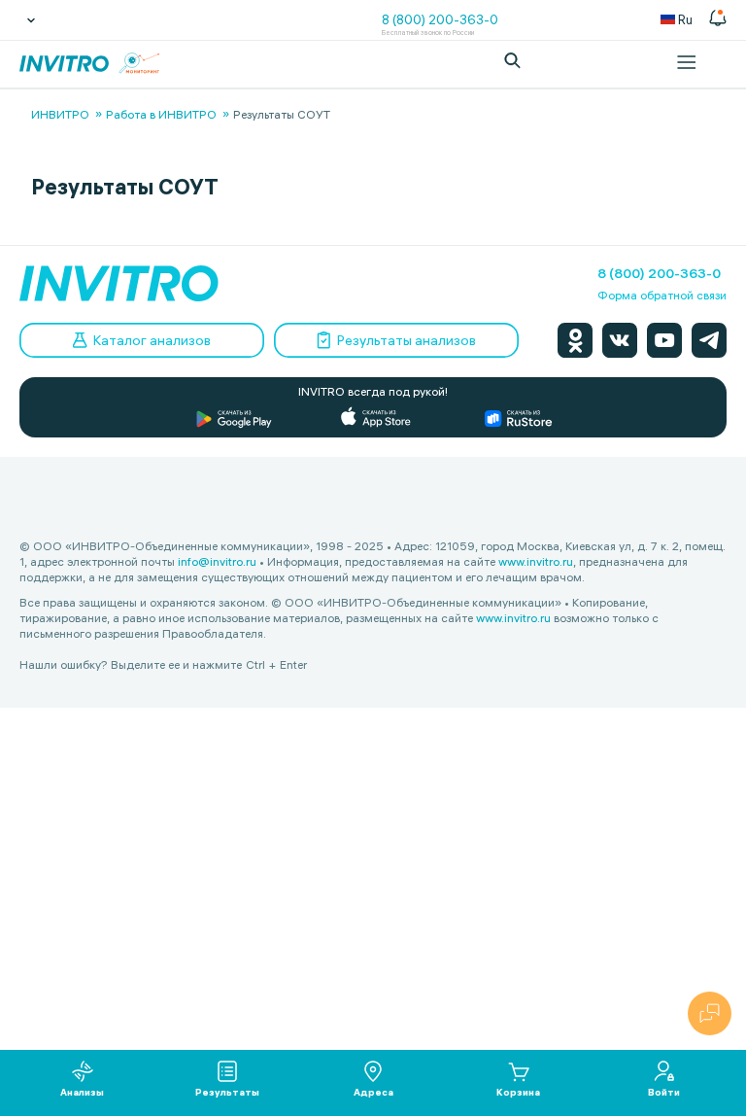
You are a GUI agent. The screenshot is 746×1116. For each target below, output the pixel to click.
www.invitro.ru (535, 561)
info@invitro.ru (217, 561)
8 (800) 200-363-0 (440, 19)
